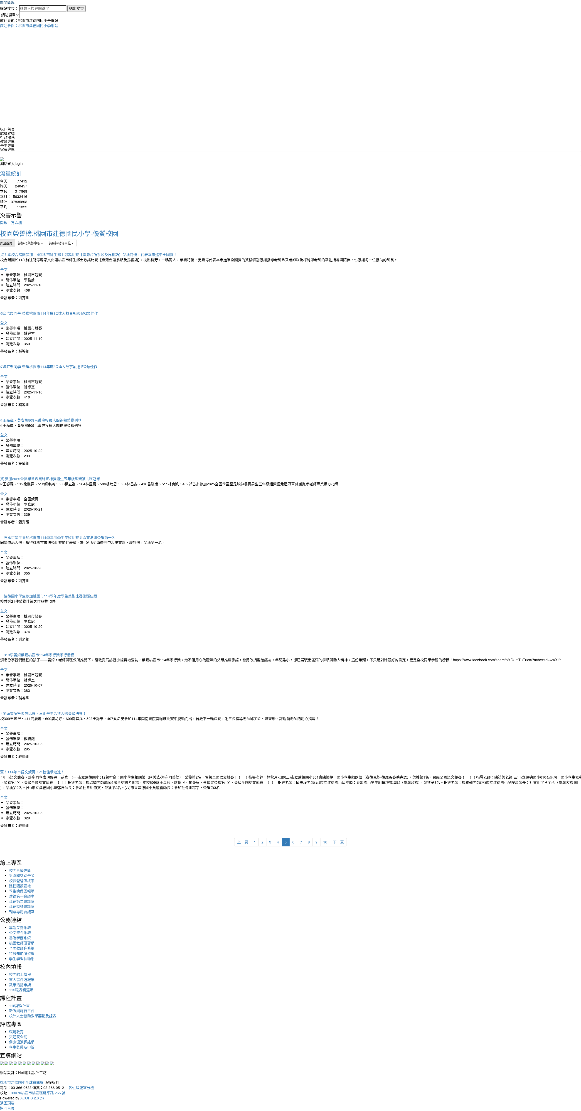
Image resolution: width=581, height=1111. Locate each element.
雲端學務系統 (20, 937)
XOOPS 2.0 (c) (32, 1098)
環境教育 (16, 1031)
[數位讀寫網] (33, 1062)
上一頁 (242, 842)
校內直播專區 (20, 870)
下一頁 (338, 842)
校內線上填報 (20, 974)
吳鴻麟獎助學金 (21, 875)
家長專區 (7, 149)
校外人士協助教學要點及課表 (32, 1015)
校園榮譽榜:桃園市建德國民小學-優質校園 (59, 233)
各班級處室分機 (79, 1087)
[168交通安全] (2, 1062)
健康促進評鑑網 (21, 1042)
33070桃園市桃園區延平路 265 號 (38, 1092)
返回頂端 (7, 1103)
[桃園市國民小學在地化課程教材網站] (6, 1062)
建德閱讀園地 (20, 885)
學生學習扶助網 (21, 958)
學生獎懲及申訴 (21, 1047)
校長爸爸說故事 (21, 880)
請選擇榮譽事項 (29, 243)
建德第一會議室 (21, 896)
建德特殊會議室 (21, 906)
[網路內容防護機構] (11, 1062)
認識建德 (7, 133)
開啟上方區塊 (11, 222)
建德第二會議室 (21, 901)
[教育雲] (38, 1062)
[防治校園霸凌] (29, 1062)
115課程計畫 (19, 1005)
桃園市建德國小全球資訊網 (22, 1082)
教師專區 (7, 141)
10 (325, 842)
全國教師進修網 (21, 948)
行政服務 (7, 137)
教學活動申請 (20, 984)
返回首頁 (7, 129)
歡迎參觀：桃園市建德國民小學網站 (29, 25)
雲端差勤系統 (20, 927)
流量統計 (11, 173)
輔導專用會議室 (21, 911)
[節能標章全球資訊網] (24, 1062)
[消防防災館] (20, 1062)
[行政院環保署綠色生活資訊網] (15, 1062)
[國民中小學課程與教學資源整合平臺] (47, 1062)
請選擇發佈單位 (60, 243)
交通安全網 (18, 1036)
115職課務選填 (21, 989)
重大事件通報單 (21, 979)
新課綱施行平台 (21, 1010)
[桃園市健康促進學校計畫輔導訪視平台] (52, 1062)
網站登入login (11, 163)
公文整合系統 (20, 932)
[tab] (290, 133)
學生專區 (7, 145)
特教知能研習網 (21, 953)
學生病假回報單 (21, 891)
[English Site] (2, 158)
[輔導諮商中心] (42, 1062)
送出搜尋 (76, 8)
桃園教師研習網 (21, 943)
